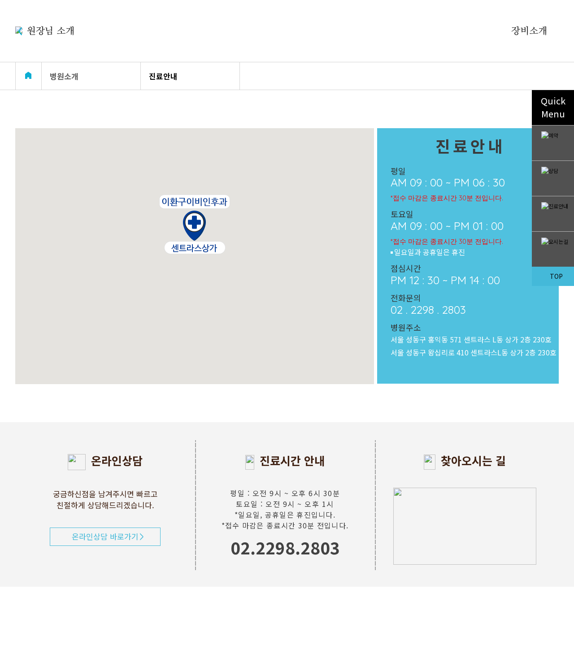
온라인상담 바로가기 (105, 536)
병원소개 (64, 76)
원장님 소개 (50, 31)
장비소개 (529, 31)
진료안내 (163, 76)
